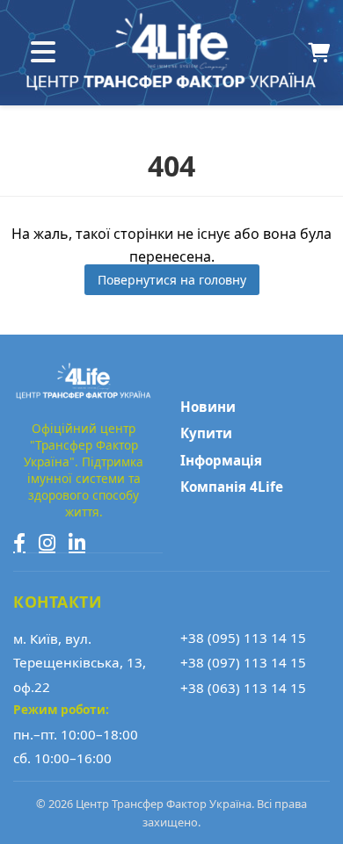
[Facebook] (19, 542)
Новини (208, 406)
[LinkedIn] (77, 542)
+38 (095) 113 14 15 (243, 637)
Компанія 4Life (231, 486)
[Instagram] (47, 542)
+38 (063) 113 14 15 (243, 687)
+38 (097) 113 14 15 (243, 662)
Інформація (221, 460)
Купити (206, 433)
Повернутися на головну (172, 279)
